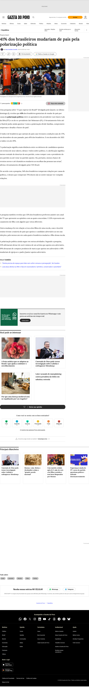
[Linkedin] (39, 619)
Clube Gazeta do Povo (43, 642)
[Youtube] (44, 619)
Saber (25, 23)
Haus (38, 631)
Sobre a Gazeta (59, 631)
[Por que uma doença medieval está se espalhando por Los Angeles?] (15, 383)
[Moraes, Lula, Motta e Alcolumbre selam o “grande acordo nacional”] (33, 459)
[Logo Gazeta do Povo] (19, 17)
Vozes (19, 23)
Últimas (12, 23)
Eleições (49, 23)
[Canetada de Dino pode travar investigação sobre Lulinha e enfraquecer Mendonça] (50, 348)
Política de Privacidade (8, 678)
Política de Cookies (31, 678)
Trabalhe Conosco (60, 642)
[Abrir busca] (33, 17)
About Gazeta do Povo (61, 635)
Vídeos (4, 654)
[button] (32, 439)
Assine (74, 631)
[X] (30, 619)
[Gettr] (64, 619)
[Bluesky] (68, 619)
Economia (63, 23)
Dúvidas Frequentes (78, 639)
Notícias (4, 23)
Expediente (58, 639)
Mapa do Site (5, 682)
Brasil (3, 635)
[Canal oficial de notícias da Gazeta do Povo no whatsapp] (20, 619)
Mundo (81, 23)
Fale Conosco (76, 642)
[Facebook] (25, 619)
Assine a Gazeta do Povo (61, 646)
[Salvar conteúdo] (13, 54)
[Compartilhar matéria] (8, 54)
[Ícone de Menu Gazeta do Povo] (3, 17)
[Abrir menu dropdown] (87, 30)
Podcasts (4, 650)
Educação (4, 646)
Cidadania (72, 23)
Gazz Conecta (41, 639)
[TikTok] (49, 619)
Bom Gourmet (41, 635)
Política (41, 23)
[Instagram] (34, 619)
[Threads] (54, 619)
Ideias (56, 23)
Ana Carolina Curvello (11, 49)
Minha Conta (76, 635)
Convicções (23, 639)
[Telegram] (59, 619)
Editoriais (33, 23)
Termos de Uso (20, 678)
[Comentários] (2, 54)
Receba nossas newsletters (59, 651)
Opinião (22, 635)
